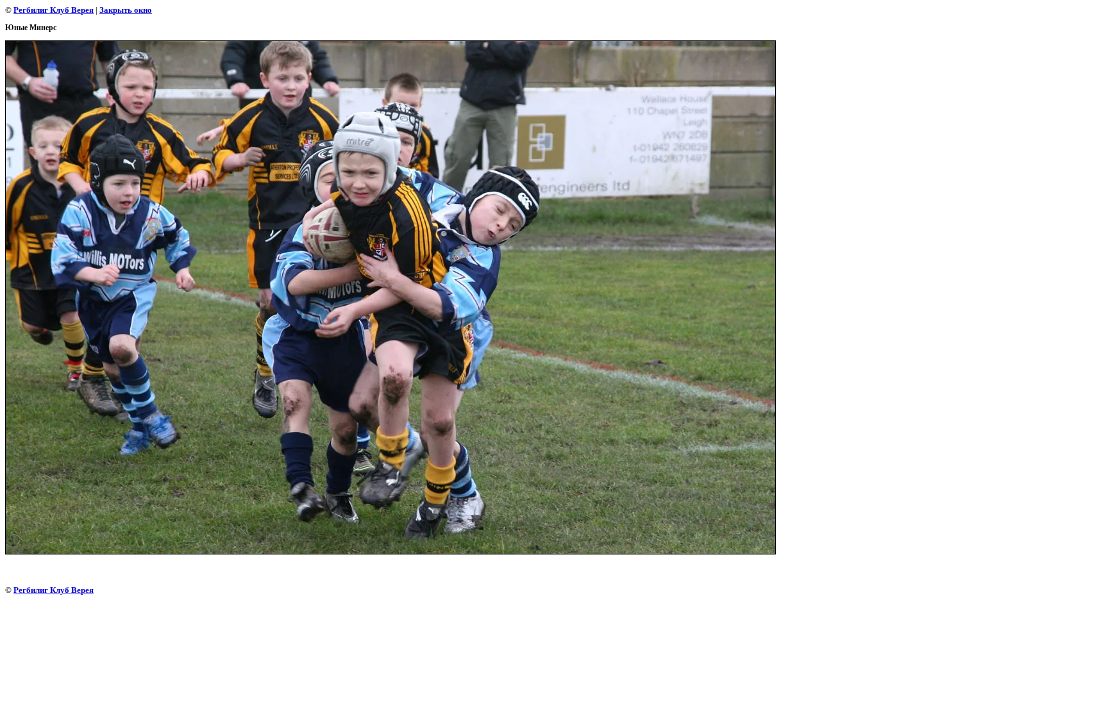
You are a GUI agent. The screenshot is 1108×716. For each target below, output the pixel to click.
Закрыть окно (125, 10)
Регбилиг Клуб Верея (53, 10)
